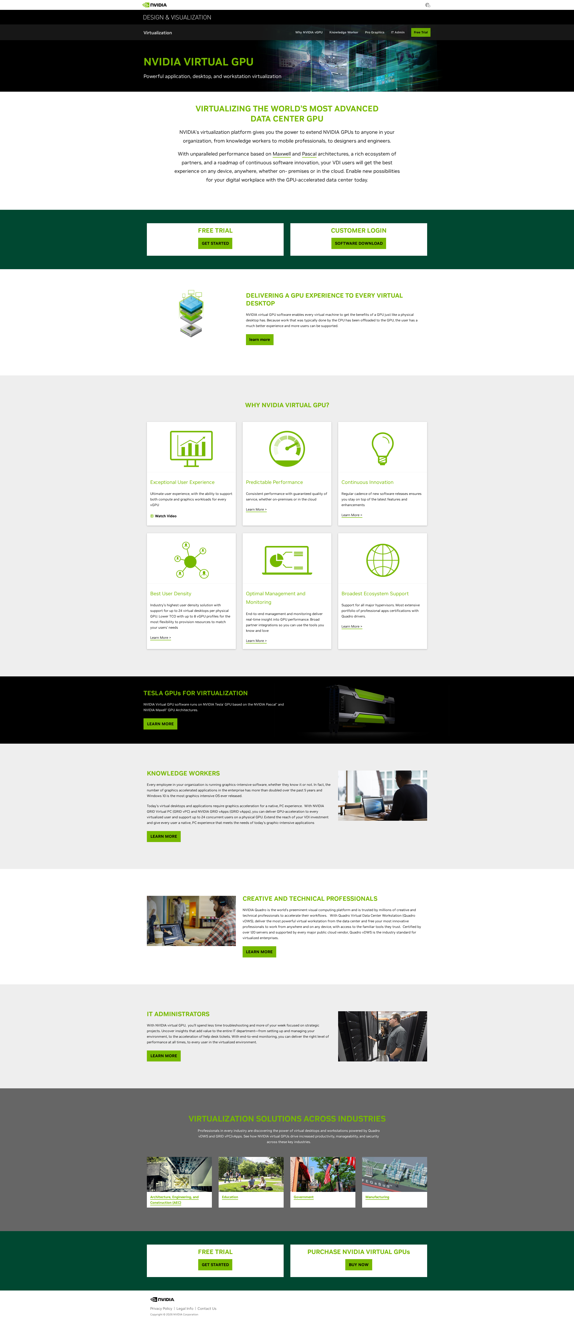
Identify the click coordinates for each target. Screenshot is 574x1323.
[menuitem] (175, 3)
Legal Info (184, 1308)
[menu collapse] (194, 5)
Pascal (309, 154)
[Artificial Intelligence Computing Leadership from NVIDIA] (154, 5)
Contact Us (207, 1308)
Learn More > (256, 509)
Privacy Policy (161, 1308)
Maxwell (282, 154)
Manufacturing (377, 1197)
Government (304, 1197)
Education (230, 1197)
